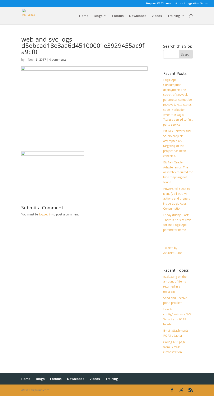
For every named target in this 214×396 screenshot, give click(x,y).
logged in (45, 214)
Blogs (98, 16)
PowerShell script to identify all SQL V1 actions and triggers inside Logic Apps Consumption (176, 198)
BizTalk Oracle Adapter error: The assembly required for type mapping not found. (178, 172)
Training (173, 16)
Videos (157, 16)
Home (83, 16)
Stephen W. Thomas (158, 3)
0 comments (57, 59)
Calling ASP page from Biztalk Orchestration (174, 347)
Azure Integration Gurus (191, 3)
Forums (118, 16)
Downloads (137, 16)
